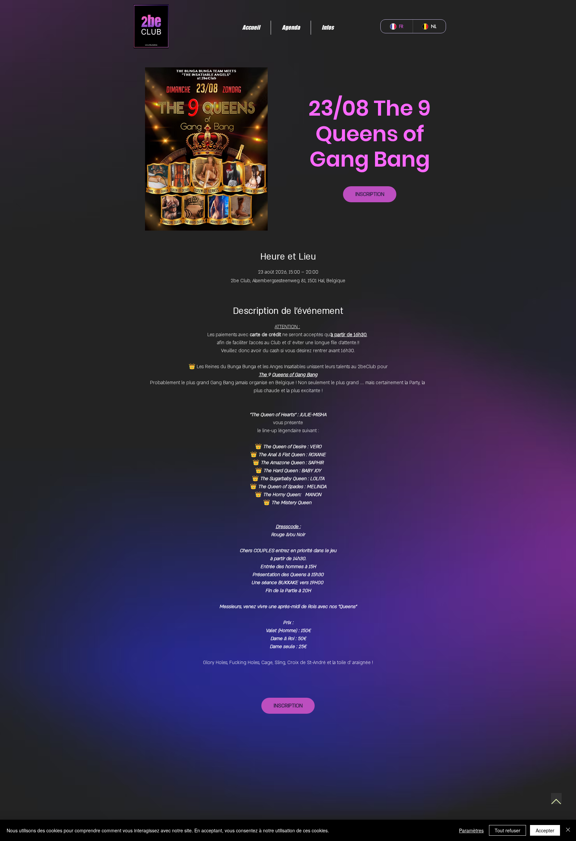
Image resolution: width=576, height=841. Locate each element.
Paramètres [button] (471, 830)
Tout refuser (507, 830)
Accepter (545, 830)
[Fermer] (568, 830)
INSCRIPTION (369, 194)
